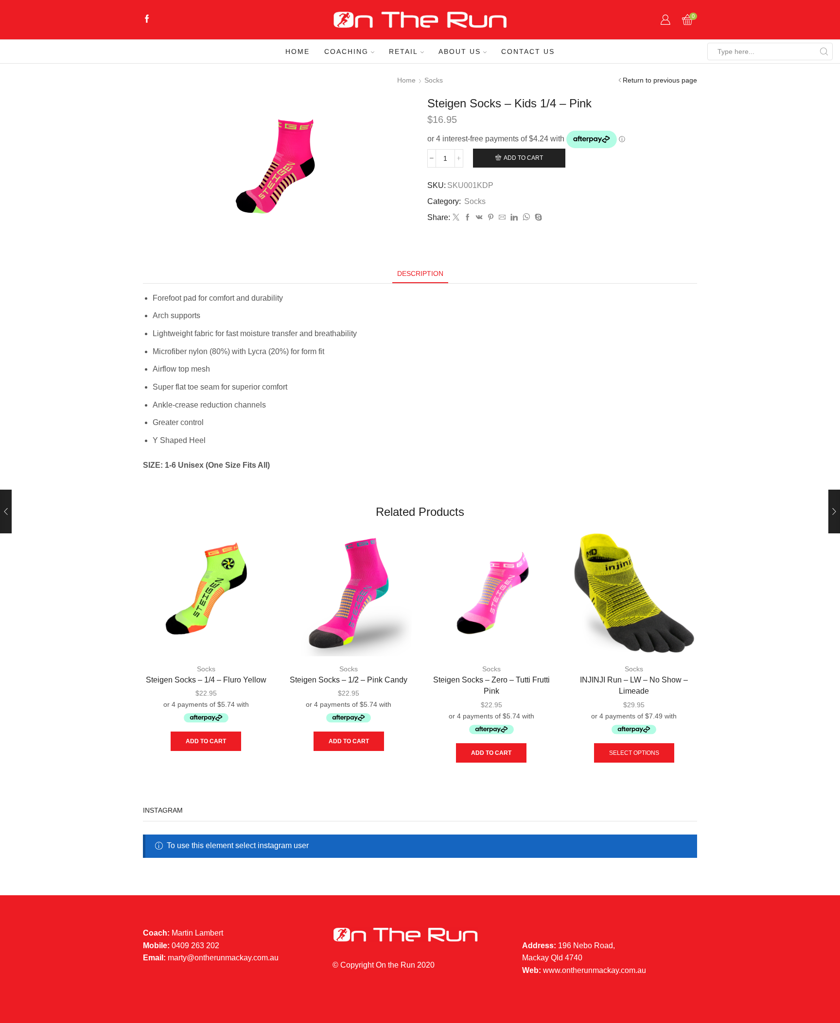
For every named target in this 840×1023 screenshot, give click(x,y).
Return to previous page (660, 80)
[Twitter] (456, 218)
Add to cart (523, 157)
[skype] (537, 218)
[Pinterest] (490, 218)
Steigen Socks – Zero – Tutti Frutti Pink (491, 686)
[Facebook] (147, 20)
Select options (634, 753)
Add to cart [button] (206, 741)
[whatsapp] (526, 218)
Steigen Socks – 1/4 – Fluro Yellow (206, 680)
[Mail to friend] (502, 218)
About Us (459, 51)
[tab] (420, 273)
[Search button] (824, 51)
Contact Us (528, 51)
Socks (433, 80)
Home (297, 51)
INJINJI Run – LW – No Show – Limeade (634, 686)
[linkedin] (514, 218)
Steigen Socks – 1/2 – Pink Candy (348, 680)
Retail (403, 51)
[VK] (479, 218)
